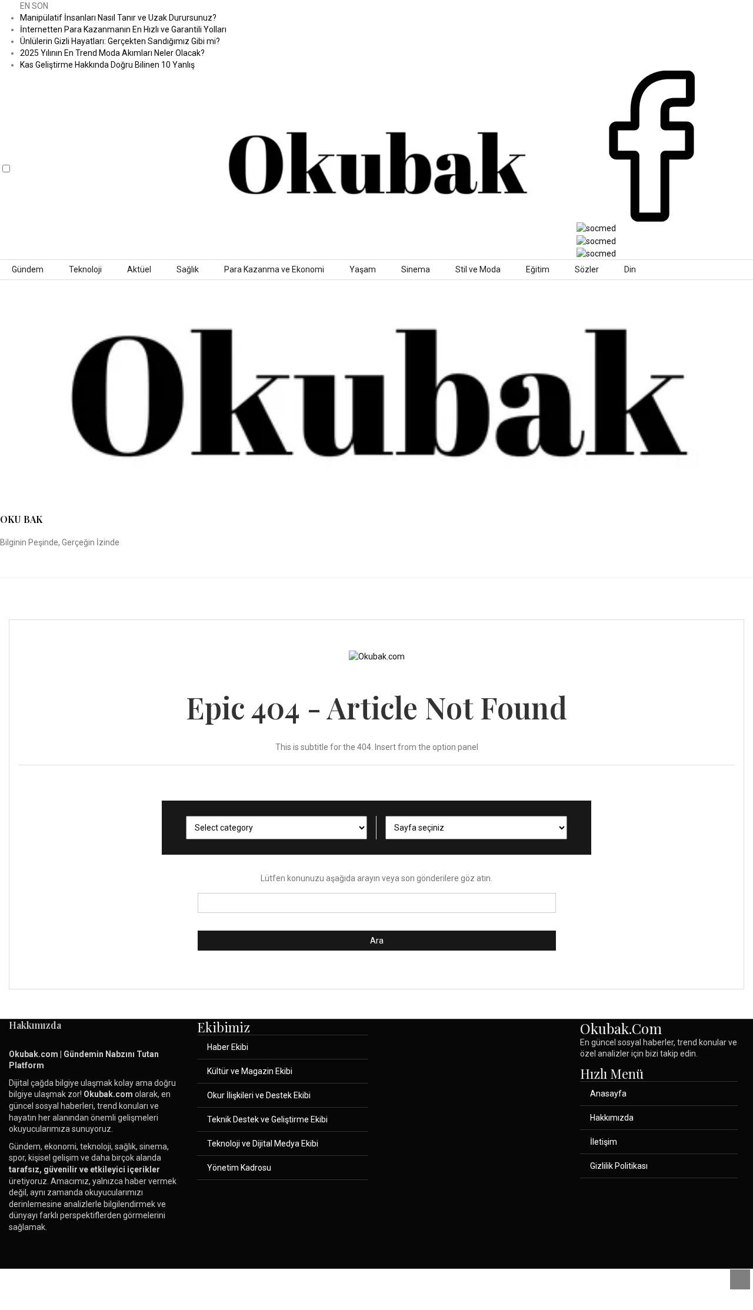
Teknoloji (85, 269)
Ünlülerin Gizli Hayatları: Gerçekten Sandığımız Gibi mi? (120, 41)
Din (630, 269)
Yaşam (362, 269)
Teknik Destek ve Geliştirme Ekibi (267, 1119)
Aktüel (139, 269)
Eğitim (537, 269)
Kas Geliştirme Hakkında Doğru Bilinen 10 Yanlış (107, 64)
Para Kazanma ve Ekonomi (274, 269)
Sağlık (187, 269)
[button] (9, 158)
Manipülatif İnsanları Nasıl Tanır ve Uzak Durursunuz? (118, 17)
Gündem (28, 269)
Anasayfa (608, 1093)
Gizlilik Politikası (619, 1166)
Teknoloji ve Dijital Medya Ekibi (262, 1143)
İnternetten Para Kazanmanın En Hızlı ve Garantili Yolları (123, 29)
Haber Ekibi (227, 1047)
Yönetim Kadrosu (239, 1167)
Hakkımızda (612, 1117)
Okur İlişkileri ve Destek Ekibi (259, 1095)
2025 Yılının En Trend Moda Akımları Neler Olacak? (112, 53)
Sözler (587, 269)
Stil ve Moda (478, 269)
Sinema (415, 269)
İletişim (603, 1141)
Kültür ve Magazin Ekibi (249, 1071)
